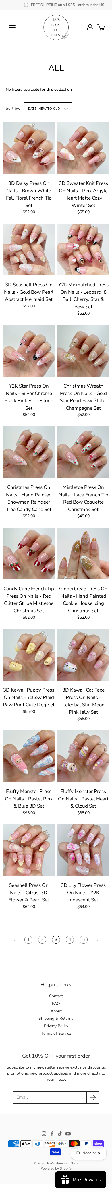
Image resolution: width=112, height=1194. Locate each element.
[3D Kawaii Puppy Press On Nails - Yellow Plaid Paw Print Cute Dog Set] (29, 655)
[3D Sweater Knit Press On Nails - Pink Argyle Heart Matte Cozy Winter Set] (83, 148)
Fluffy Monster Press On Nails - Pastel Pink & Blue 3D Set (29, 798)
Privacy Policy (56, 1026)
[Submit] (92, 1097)
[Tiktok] (60, 1133)
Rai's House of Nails (62, 1163)
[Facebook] (52, 1133)
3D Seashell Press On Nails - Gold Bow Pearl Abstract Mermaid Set (28, 292)
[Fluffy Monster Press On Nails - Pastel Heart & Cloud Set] (83, 756)
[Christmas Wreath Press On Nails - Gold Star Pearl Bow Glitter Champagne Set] (83, 351)
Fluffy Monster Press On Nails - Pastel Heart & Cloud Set (83, 798)
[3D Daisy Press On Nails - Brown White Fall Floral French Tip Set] (29, 148)
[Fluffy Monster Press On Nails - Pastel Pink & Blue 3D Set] (29, 756)
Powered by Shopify (56, 1168)
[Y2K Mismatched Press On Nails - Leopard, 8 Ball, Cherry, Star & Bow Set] (83, 249)
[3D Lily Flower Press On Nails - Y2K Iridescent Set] (83, 850)
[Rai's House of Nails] (56, 27)
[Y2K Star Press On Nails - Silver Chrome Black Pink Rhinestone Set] (29, 351)
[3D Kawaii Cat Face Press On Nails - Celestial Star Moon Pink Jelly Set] (83, 655)
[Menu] (12, 28)
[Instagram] (44, 1133)
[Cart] (101, 27)
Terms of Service (56, 1033)
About (56, 1011)
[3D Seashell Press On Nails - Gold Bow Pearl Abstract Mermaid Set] (29, 249)
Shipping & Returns (56, 1018)
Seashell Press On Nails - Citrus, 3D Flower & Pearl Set (29, 892)
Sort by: (13, 108)
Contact (56, 996)
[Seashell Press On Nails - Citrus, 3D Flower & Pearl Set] (29, 850)
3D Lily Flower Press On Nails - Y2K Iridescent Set (83, 892)
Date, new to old (44, 109)
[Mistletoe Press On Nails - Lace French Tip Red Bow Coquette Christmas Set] (83, 452)
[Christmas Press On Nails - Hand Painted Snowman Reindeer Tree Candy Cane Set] (29, 452)
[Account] (90, 27)
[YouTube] (68, 1133)
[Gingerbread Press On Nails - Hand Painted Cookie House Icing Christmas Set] (83, 553)
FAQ (56, 1003)
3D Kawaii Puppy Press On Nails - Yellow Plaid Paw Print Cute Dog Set (29, 697)
